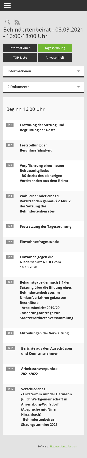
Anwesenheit (55, 57)
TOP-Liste (20, 57)
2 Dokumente (18, 86)
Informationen (20, 48)
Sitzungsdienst (63, 446)
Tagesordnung (55, 48)
